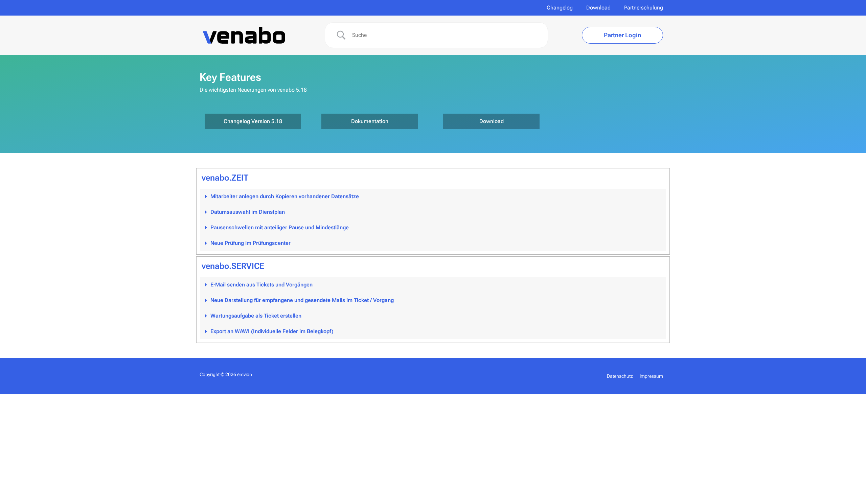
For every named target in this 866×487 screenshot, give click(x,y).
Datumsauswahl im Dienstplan (247, 212)
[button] (433, 196)
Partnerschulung (643, 7)
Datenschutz (620, 376)
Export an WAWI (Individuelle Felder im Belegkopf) (272, 331)
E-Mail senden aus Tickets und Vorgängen (261, 284)
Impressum (651, 376)
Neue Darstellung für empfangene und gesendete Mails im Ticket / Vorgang (302, 300)
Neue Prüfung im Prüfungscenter (250, 243)
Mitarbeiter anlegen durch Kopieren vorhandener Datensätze (284, 196)
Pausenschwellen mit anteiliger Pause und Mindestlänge (279, 227)
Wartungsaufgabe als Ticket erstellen (255, 315)
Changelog (560, 7)
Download (598, 7)
